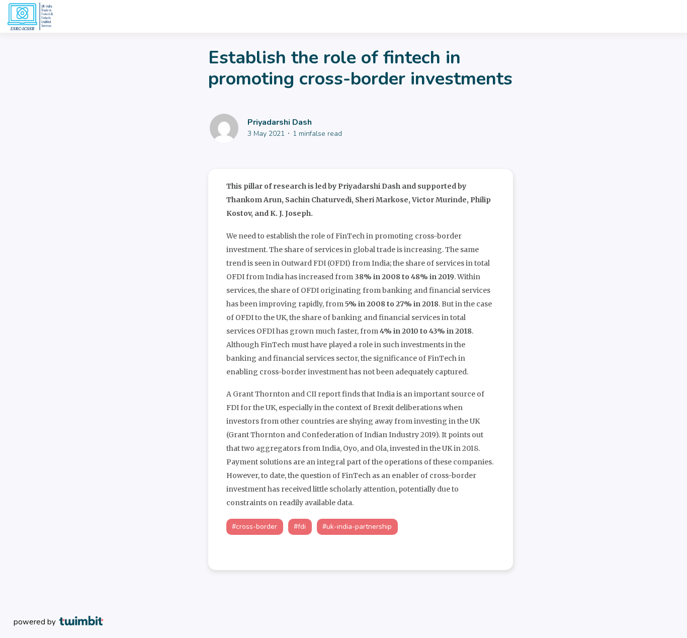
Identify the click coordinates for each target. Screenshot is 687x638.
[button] (254, 527)
